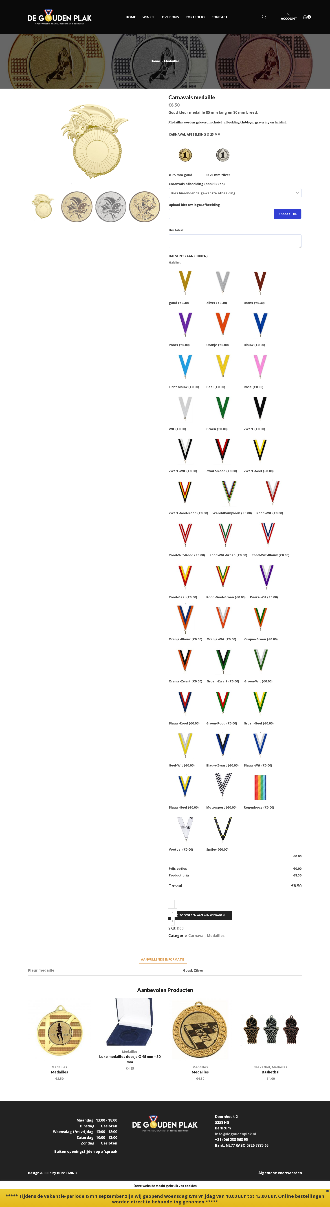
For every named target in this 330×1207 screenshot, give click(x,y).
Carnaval (196, 935)
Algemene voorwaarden (280, 1172)
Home (131, 17)
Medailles (172, 61)
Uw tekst (176, 230)
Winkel (149, 17)
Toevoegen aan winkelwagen (202, 915)
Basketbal (262, 1067)
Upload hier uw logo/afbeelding (194, 205)
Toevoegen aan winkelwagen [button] (153, 1036)
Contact (219, 17)
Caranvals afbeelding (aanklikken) (197, 184)
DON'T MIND (67, 1173)
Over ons (170, 17)
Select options (82, 1052)
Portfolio (195, 17)
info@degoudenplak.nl (235, 1133)
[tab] (163, 959)
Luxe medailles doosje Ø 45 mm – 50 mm (130, 1059)
